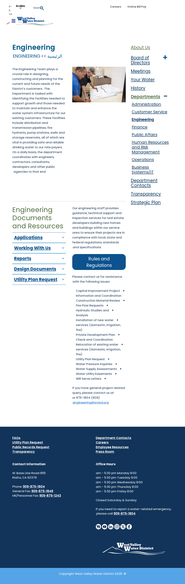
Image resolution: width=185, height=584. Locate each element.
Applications (28, 237)
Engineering (143, 119)
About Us (140, 47)
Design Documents (35, 269)
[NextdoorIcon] (98, 526)
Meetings (140, 71)
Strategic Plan (146, 202)
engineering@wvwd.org (91, 402)
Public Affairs (144, 134)
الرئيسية (54, 56)
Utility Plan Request (35, 279)
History (138, 88)
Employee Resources (112, 447)
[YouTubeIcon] (104, 526)
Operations (143, 159)
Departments (145, 97)
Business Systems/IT (143, 169)
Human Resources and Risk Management (150, 147)
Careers (115, 6)
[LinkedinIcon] (110, 526)
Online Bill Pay (136, 6)
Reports (22, 258)
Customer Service (149, 112)
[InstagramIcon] (117, 526)
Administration (146, 104)
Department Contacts (144, 183)
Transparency (146, 194)
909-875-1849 (42, 491)
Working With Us (32, 248)
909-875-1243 (50, 495)
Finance (139, 127)
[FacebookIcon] (129, 526)
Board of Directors (140, 60)
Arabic (20, 6)
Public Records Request (30, 447)
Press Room (105, 451)
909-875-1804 (124, 513)
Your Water (143, 80)
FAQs (16, 438)
